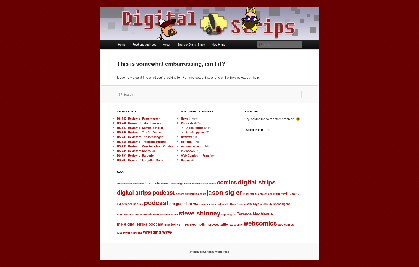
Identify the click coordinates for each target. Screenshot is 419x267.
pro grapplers (180, 203)
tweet (215, 224)
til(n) (167, 224)
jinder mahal (250, 193)
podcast (156, 202)
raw (195, 203)
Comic (185, 160)
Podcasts (187, 123)
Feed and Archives (144, 44)
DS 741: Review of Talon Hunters (139, 123)
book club (138, 183)
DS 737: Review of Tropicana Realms (141, 142)
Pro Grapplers (195, 132)
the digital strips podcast (140, 224)
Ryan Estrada (238, 204)
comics (227, 182)
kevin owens (290, 193)
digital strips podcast (146, 192)
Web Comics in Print (195, 155)
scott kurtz (266, 204)
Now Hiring (218, 44)
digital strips (257, 181)
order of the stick (132, 204)
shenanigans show (129, 214)
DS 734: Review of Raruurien (136, 155)
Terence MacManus (255, 214)
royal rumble (222, 204)
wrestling (152, 232)
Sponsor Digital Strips (191, 44)
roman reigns (206, 204)
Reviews (186, 137)
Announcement (191, 146)
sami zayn (252, 204)
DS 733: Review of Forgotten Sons (140, 160)
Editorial (186, 142)
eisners (180, 193)
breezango (177, 183)
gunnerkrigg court (195, 193)
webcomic (236, 224)
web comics (286, 224)
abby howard (124, 183)
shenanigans (281, 204)
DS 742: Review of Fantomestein (138, 118)
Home (121, 44)
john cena (263, 193)
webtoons (136, 232)
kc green (275, 194)
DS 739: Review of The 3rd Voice (139, 132)
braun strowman (157, 183)
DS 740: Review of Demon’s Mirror (140, 128)
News (184, 118)
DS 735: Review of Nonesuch (136, 151)
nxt (119, 204)
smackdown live (169, 214)
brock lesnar (208, 183)
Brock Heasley (192, 183)
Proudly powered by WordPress (209, 252)
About (166, 44)
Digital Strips (194, 128)
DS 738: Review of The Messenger (140, 137)
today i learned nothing (191, 224)
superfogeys (228, 214)
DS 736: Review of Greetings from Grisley (145, 146)
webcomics (260, 223)
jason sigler (224, 192)
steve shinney (199, 212)
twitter (224, 224)
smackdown (151, 214)
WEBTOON (123, 232)
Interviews (188, 151)
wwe (167, 231)
